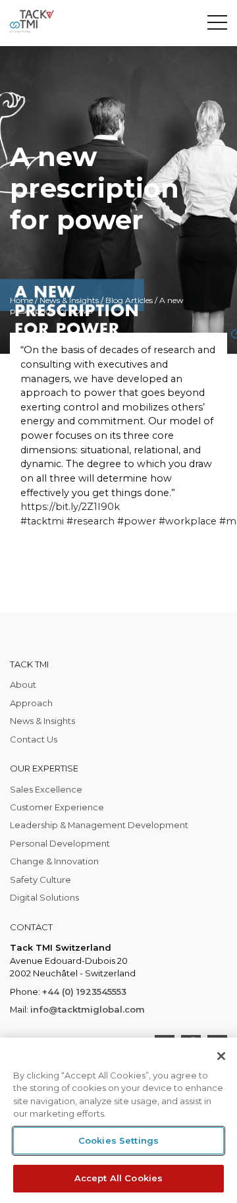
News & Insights (69, 300)
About (23, 684)
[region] (118, 1120)
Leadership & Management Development (99, 825)
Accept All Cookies (118, 1178)
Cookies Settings (118, 1140)
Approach (31, 703)
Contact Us (33, 739)
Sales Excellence (46, 789)
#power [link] (136, 521)
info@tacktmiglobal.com (87, 1009)
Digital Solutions (44, 897)
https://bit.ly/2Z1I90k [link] (70, 507)
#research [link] (90, 521)
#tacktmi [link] (42, 521)
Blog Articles (129, 300)
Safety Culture (40, 879)
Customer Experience (57, 807)
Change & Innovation (54, 861)
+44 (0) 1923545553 (84, 991)
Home (21, 300)
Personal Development (60, 843)
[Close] (221, 1056)
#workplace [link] (188, 521)
